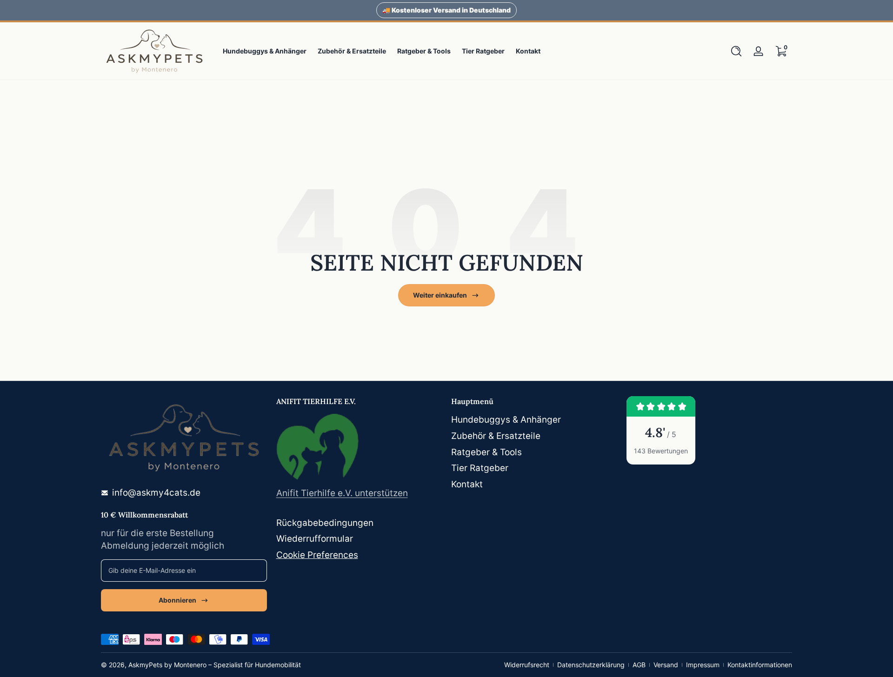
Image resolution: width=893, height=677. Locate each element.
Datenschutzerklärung (591, 665)
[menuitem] (534, 420)
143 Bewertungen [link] (661, 451)
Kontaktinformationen (759, 665)
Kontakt (467, 484)
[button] (736, 51)
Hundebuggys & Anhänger (506, 419)
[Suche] (736, 51)
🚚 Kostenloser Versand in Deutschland (446, 10)
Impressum (703, 665)
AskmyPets (145, 665)
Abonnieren (177, 600)
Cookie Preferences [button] (317, 555)
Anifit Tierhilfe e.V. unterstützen (342, 493)
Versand (665, 665)
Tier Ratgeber (479, 468)
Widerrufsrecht (526, 665)
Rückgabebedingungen (324, 523)
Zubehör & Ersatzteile (495, 436)
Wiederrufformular (314, 538)
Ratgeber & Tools (486, 452)
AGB (639, 665)
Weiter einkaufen (440, 295)
